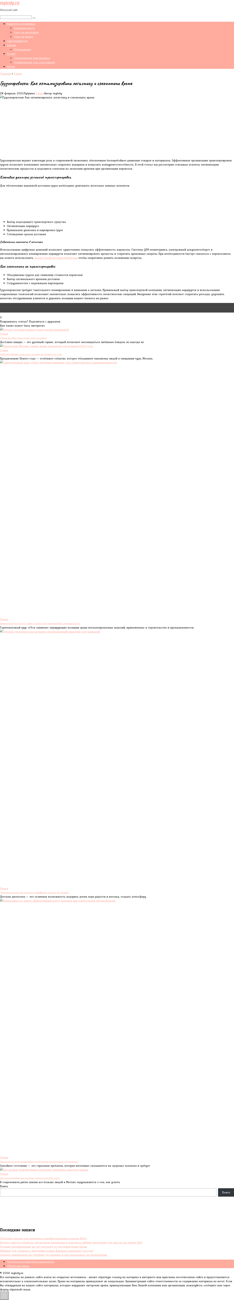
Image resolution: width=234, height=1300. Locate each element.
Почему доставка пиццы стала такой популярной (23, 338)
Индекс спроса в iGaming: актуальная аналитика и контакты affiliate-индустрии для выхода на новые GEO (71, 1242)
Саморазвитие (17, 41)
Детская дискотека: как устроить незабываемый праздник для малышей (34, 892)
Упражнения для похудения (34, 62)
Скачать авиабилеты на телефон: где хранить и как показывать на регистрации (53, 1255)
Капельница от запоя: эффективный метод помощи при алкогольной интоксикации (39, 1161)
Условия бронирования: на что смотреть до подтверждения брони (43, 1247)
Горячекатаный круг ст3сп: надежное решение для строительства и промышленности (40, 623)
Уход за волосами (26, 32)
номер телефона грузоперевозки (55, 258)
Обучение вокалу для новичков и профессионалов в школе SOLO (43, 1238)
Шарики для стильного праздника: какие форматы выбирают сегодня (46, 1251)
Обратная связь (18, 1266)
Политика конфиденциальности (30, 1261)
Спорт (11, 53)
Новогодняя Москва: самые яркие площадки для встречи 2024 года (30, 354)
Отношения (22, 49)
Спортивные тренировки (32, 58)
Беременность (24, 28)
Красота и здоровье (21, 24)
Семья (11, 45)
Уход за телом (23, 36)
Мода (11, 66)
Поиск (4, 1186)
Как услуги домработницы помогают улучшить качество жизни (29, 1178)
